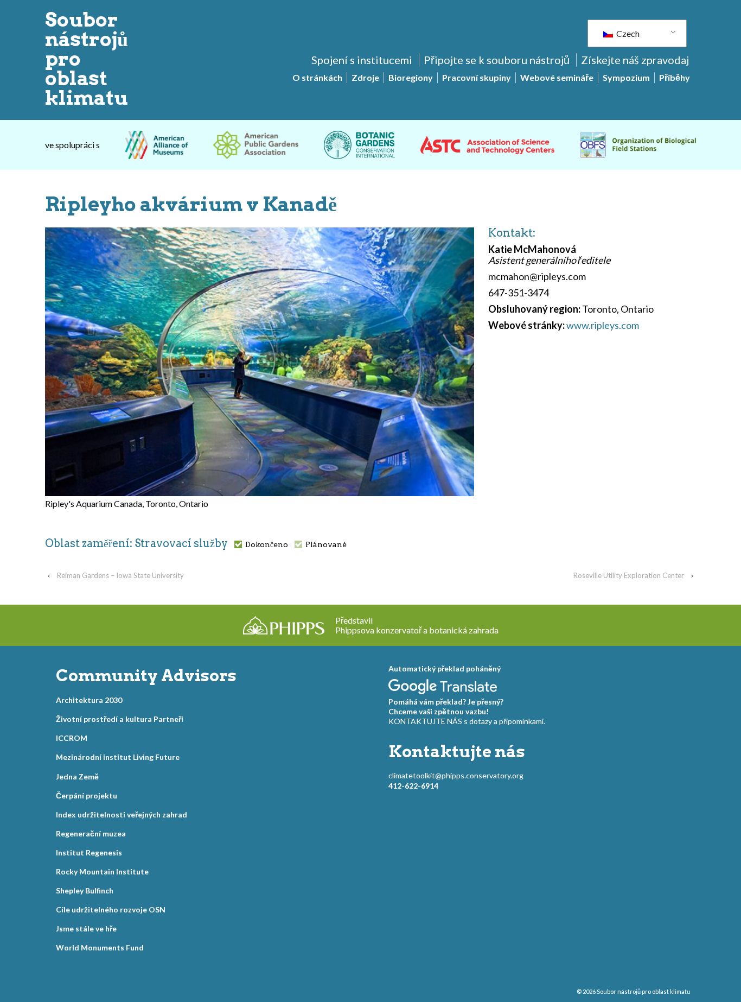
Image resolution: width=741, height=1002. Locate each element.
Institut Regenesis (89, 852)
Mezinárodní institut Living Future (118, 757)
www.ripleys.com (602, 325)
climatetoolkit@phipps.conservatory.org (455, 775)
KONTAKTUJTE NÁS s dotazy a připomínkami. (466, 721)
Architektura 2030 (89, 700)
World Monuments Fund (100, 947)
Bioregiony (410, 77)
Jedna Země (77, 776)
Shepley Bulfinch (84, 890)
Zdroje (365, 77)
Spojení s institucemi (361, 59)
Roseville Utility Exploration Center (628, 575)
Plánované (326, 544)
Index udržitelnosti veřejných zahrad (121, 814)
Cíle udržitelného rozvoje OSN (110, 909)
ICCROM (71, 738)
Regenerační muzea (91, 833)
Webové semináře (556, 77)
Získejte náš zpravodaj (635, 59)
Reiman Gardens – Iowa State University (120, 575)
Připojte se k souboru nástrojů (497, 59)
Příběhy (674, 77)
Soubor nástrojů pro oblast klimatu (643, 991)
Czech (627, 33)
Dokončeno (266, 544)
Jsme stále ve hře (86, 928)
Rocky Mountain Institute (102, 871)
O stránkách (317, 77)
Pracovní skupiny (476, 77)
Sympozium (626, 77)
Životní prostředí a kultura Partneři (119, 719)
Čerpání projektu (86, 795)
